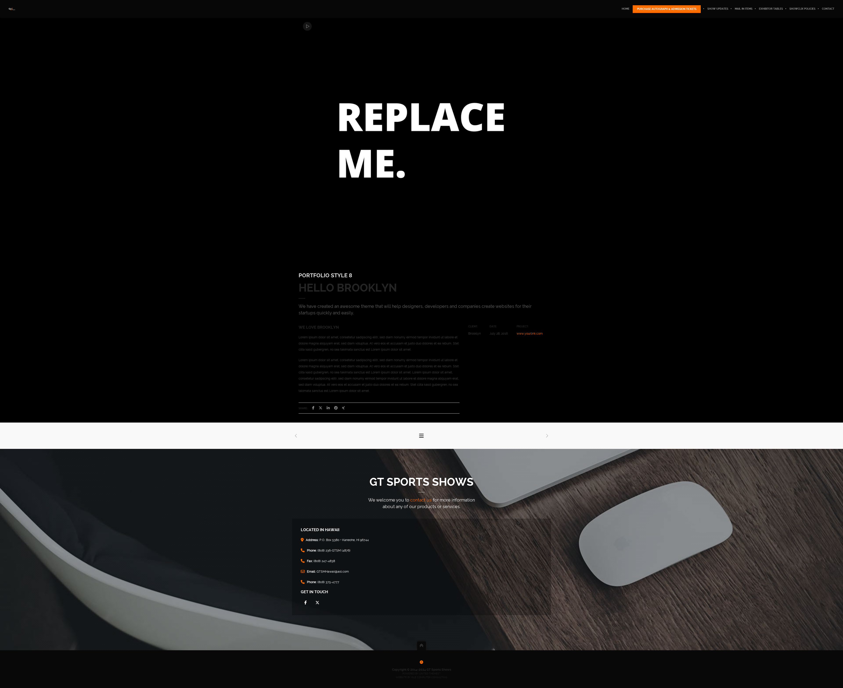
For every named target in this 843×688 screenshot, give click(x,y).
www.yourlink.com (530, 333)
